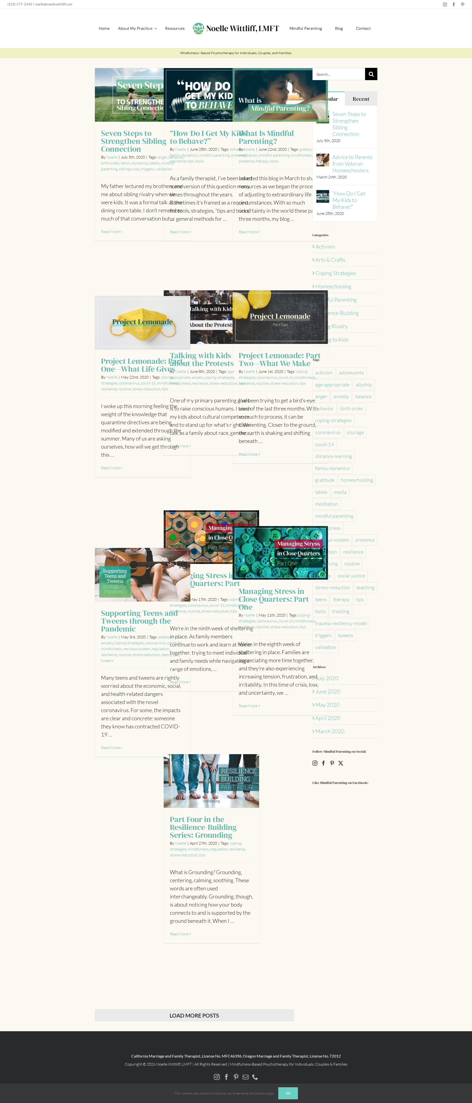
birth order (110, 163)
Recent (361, 99)
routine (262, 383)
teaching (365, 587)
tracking (340, 611)
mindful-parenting (214, 155)
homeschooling (357, 480)
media (340, 492)
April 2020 (327, 718)
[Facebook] (323, 763)
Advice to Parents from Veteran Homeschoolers (352, 164)
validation (325, 647)
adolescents (168, 636)
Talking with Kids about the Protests (211, 317)
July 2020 (327, 678)
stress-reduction (223, 383)
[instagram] (445, 4)
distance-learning (333, 456)
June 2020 (327, 691)
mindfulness (301, 155)
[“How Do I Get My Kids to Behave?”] (322, 194)
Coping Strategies (335, 273)
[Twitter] (340, 763)
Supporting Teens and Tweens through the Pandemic (142, 575)
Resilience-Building (337, 312)
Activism (325, 246)
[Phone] (255, 1077)
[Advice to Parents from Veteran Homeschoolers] (322, 157)
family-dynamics (134, 163)
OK (288, 1093)
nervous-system (136, 648)
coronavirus (267, 377)
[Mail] (246, 1077)
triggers (147, 168)
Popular (328, 99)
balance (363, 396)
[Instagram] (314, 763)
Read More (110, 231)
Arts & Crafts (330, 259)
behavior (324, 408)
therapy (261, 161)
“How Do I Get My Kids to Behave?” (211, 95)
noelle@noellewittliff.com (54, 4)
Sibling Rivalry (331, 326)
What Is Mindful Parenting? (280, 95)
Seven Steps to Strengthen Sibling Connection (142, 95)
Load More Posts (194, 1015)
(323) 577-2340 (19, 4)
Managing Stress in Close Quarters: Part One (280, 553)
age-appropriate (332, 385)
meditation (248, 155)
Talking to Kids (331, 339)
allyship (364, 385)
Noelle (111, 157)
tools (199, 161)
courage (355, 432)
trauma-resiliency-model (341, 623)
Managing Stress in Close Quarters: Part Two (211, 537)
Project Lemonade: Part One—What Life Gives (142, 323)
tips (136, 168)
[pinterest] (463, 4)
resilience (178, 161)
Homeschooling (333, 286)
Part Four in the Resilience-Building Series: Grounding (211, 781)
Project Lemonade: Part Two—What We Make (280, 317)
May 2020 (327, 704)
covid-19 (286, 377)
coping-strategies (219, 377)
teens (166, 654)
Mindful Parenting (336, 299)
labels (155, 163)
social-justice (351, 576)
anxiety (198, 377)
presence (246, 161)
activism (324, 372)
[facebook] (454, 4)
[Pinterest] (332, 763)
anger (321, 396)
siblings (125, 168)
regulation (160, 648)
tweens (107, 660)
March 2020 (329, 731)
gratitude (307, 149)
